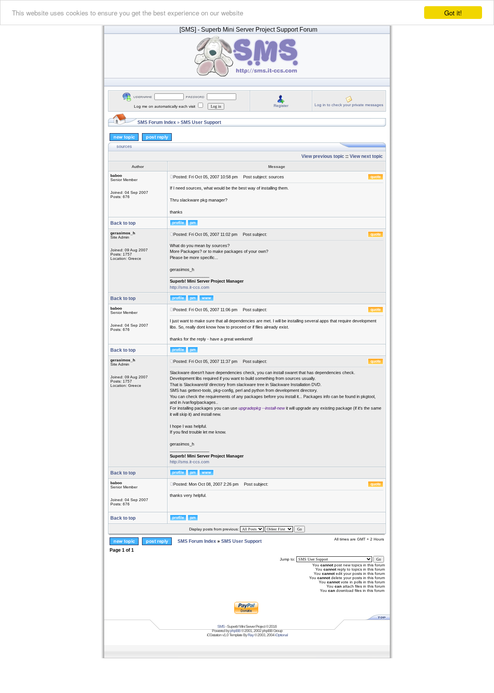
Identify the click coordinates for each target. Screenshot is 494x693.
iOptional (281, 635)
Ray (251, 635)
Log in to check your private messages (349, 105)
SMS (221, 626)
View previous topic (322, 156)
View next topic (366, 156)
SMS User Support (201, 122)
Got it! (453, 12)
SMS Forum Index (156, 122)
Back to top (122, 223)
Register (281, 105)
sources (124, 146)
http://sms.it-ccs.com (189, 287)
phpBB (235, 631)
